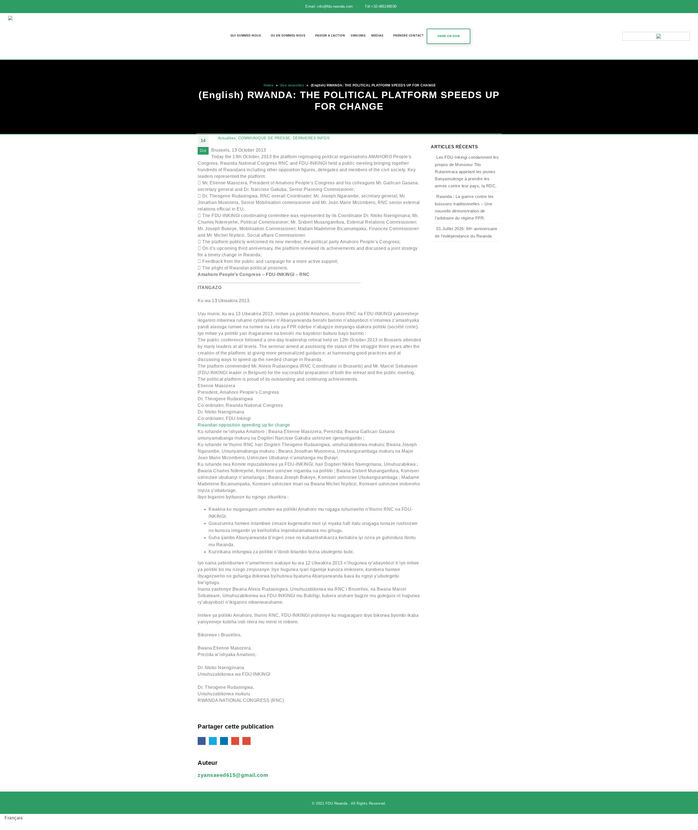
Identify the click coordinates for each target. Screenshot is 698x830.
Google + (235, 741)
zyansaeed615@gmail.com (233, 775)
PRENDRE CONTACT (408, 35)
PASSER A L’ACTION (330, 35)
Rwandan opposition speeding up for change (244, 425)
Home (268, 85)
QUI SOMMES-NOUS (245, 35)
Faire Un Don (448, 36)
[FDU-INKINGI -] (28, 36)
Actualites (227, 138)
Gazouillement (213, 741)
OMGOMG (358, 35)
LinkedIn (224, 741)
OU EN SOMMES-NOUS (288, 35)
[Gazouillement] (23, 6)
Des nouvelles (292, 85)
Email (246, 741)
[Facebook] (12, 6)
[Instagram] (42, 6)
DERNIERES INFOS (311, 138)
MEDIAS (377, 35)
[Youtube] (32, 6)
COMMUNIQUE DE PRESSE (264, 138)
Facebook (202, 741)
